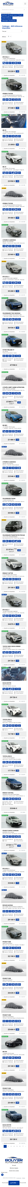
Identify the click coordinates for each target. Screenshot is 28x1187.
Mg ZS (20, 15)
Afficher (4, 36)
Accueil (14, 1165)
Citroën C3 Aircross (7, 17)
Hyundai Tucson (13, 15)
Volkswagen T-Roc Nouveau (9, 20)
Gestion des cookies (14, 1170)
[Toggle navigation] (25, 3)
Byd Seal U (4, 15)
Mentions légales (14, 1168)
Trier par (4, 31)
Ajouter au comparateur (9, 75)
